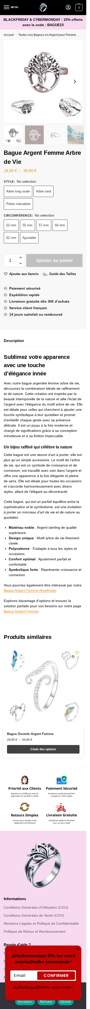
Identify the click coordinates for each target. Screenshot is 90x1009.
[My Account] (68, 7)
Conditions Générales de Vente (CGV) (34, 915)
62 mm (11, 238)
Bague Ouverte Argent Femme (30, 734)
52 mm (11, 225)
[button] (20, 257)
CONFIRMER (56, 951)
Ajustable (29, 238)
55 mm (27, 225)
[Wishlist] (77, 652)
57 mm (44, 225)
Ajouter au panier (54, 260)
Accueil (9, 35)
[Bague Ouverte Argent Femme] (43, 686)
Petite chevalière (18, 204)
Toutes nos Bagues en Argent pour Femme (47, 35)
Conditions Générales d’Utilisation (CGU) (36, 907)
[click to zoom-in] (45, 81)
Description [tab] (14, 341)
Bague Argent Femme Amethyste (30, 590)
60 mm (60, 225)
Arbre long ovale (18, 191)
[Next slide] (75, 81)
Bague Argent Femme (21, 611)
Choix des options (43, 749)
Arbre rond (43, 191)
